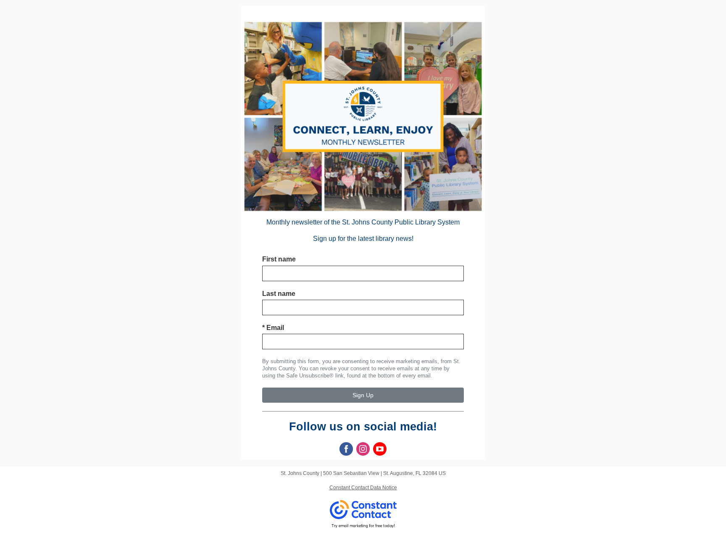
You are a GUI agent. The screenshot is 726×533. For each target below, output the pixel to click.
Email (273, 327)
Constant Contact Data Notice (363, 488)
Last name (278, 293)
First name (279, 259)
